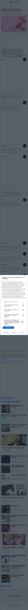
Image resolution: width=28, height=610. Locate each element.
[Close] (25, 277)
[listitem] (14, 302)
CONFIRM (8, 327)
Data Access (14, 332)
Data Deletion (6, 332)
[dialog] (14, 305)
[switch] (23, 305)
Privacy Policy (22, 332)
